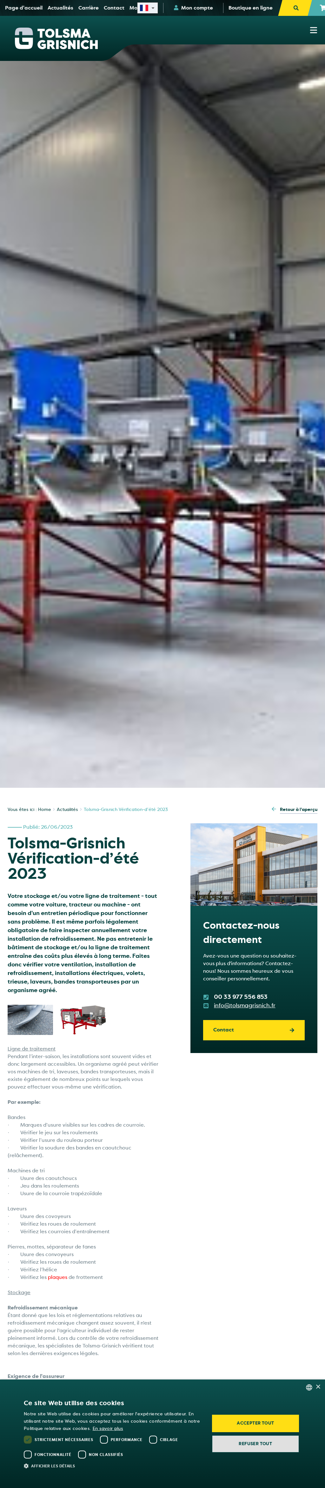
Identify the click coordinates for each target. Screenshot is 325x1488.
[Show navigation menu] (313, 30)
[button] (113, 1466)
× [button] (317, 1387)
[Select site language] (147, 8)
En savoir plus (108, 1428)
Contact (223, 1030)
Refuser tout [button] (255, 1443)
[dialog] (162, 1433)
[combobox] (309, 1387)
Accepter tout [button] (255, 1423)
